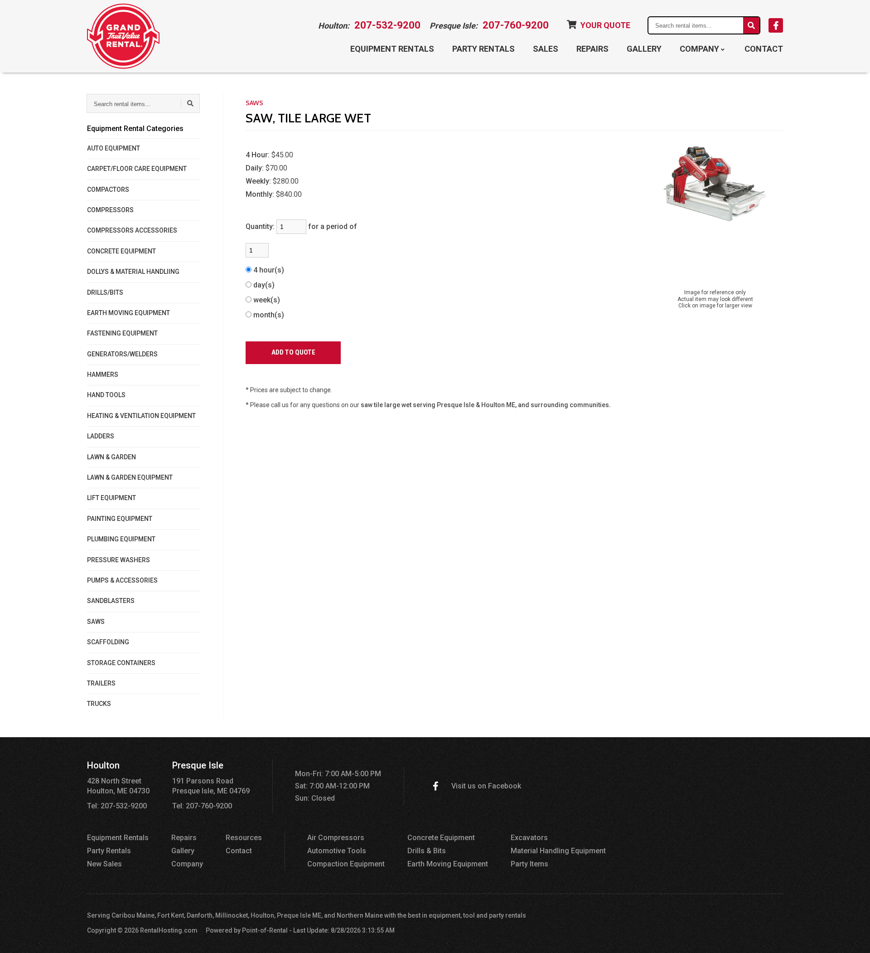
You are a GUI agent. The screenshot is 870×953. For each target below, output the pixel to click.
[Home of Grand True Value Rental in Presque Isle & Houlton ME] (123, 36)
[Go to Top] (853, 937)
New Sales (104, 864)
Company (187, 864)
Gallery (644, 48)
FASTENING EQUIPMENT (122, 333)
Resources (244, 837)
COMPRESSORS (110, 210)
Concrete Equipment (441, 837)
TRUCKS (99, 703)
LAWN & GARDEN (111, 457)
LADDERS (100, 436)
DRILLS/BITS (105, 292)
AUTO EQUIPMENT (113, 148)
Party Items (529, 864)
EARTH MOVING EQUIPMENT (128, 312)
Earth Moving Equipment (447, 864)
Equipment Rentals (392, 48)
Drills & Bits (426, 850)
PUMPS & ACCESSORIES (122, 580)
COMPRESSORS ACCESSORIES (132, 230)
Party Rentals (483, 48)
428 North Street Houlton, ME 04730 (118, 786)
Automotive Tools (336, 850)
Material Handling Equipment (558, 850)
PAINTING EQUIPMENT (119, 518)
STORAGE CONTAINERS (121, 662)
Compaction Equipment (346, 864)
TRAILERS (101, 683)
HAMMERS (102, 374)
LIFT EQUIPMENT (111, 497)
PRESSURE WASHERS (118, 560)
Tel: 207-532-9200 (117, 806)
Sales (545, 48)
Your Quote (605, 25)
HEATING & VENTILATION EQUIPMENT (141, 415)
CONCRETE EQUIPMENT (121, 251)
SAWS (96, 621)
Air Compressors (335, 837)
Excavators (529, 837)
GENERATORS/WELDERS (122, 354)
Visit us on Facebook (486, 786)
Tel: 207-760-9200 (202, 806)
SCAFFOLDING (108, 642)
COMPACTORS (108, 189)
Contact (763, 48)
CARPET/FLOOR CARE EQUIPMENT (137, 168)
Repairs (592, 48)
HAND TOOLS (106, 395)
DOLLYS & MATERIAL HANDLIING (133, 271)
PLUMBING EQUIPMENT (121, 539)
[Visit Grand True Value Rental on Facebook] (775, 25)
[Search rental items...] (751, 25)
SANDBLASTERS (111, 600)
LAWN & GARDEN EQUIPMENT (130, 477)
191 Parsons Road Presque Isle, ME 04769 (211, 786)
